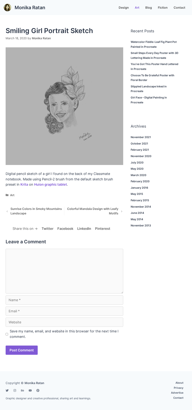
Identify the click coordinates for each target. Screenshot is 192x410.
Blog (148, 7)
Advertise (177, 392)
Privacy (178, 387)
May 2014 (137, 219)
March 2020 (138, 175)
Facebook (65, 229)
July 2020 (137, 162)
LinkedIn (84, 229)
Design (124, 7)
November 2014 (141, 206)
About (179, 382)
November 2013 (141, 225)
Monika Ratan (30, 7)
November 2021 (141, 137)
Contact (179, 7)
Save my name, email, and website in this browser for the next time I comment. (64, 334)
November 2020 (141, 156)
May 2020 (137, 168)
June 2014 (137, 212)
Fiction (163, 7)
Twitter (47, 229)
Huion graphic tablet (50, 184)
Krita (24, 184)
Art (137, 7)
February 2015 (140, 200)
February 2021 (140, 149)
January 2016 (139, 187)
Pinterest (102, 229)
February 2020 (140, 181)
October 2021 (139, 143)
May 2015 (137, 193)
